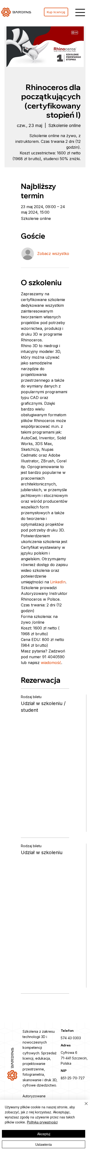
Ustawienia (43, 1144)
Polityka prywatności (42, 1122)
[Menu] (80, 12)
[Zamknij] (83, 1106)
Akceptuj (43, 1133)
